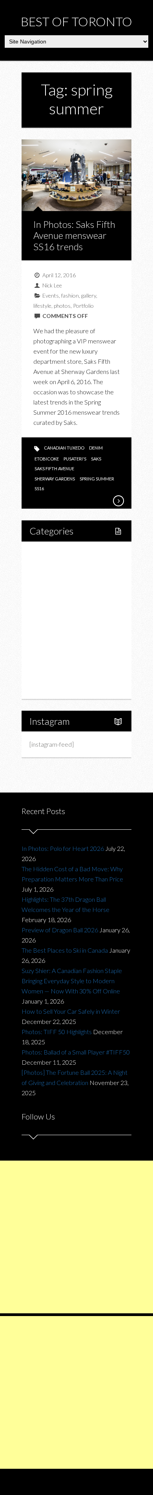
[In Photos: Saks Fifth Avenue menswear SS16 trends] (118, 501)
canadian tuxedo (64, 447)
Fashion (48, 633)
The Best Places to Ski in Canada (65, 950)
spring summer (97, 478)
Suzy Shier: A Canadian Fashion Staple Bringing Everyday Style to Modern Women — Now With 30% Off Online (72, 981)
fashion (70, 295)
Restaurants (62, 606)
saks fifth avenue (54, 468)
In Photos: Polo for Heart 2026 (63, 848)
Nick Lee (52, 285)
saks (96, 458)
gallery (88, 295)
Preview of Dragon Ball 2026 (60, 929)
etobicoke (47, 458)
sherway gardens (55, 478)
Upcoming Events (61, 660)
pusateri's (75, 458)
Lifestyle (49, 567)
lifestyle (42, 305)
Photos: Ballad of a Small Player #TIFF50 (76, 1052)
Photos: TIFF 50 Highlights (57, 1031)
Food (45, 593)
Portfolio (83, 305)
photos (62, 305)
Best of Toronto (76, 21)
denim (96, 447)
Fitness (56, 580)
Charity (48, 646)
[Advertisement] (76, 1237)
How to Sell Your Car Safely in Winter (71, 1011)
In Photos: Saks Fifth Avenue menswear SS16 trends (74, 235)
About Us (50, 686)
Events (50, 295)
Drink (53, 620)
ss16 (39, 488)
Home (46, 553)
